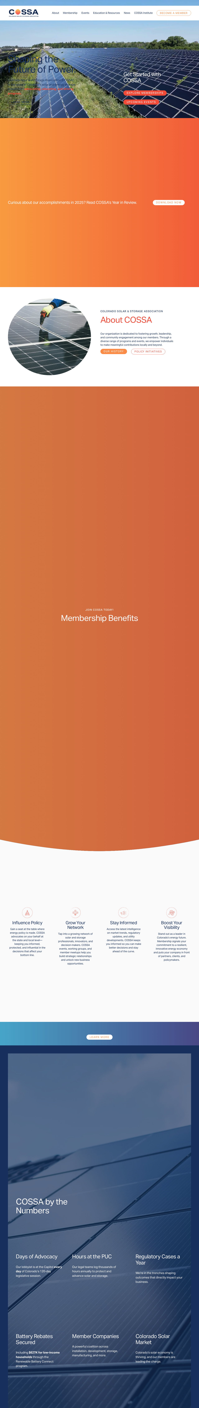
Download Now (169, 202)
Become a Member (174, 13)
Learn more (20, 102)
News (127, 13)
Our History (114, 351)
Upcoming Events (141, 102)
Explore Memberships (145, 93)
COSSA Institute (143, 13)
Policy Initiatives (148, 351)
